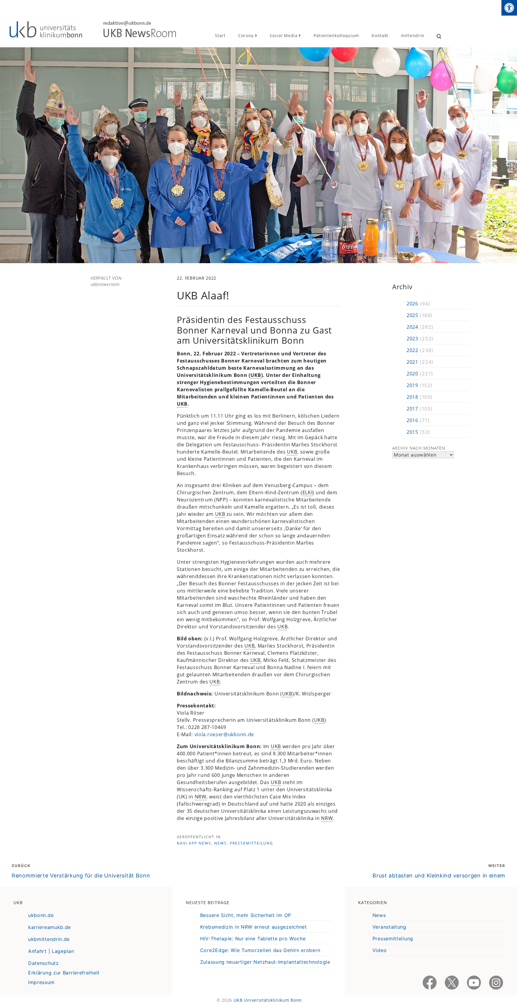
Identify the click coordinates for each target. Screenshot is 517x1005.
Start (220, 35)
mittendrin (413, 35)
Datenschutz (43, 963)
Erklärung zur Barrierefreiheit (64, 973)
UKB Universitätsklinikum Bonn (268, 1000)
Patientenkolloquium (336, 35)
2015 (412, 432)
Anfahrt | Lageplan (51, 951)
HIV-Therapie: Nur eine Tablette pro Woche (253, 939)
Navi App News (194, 843)
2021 (412, 362)
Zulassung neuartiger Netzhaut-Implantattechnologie (265, 962)
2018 (412, 397)
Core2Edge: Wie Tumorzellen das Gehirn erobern (260, 950)
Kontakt (380, 35)
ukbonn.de (41, 915)
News (220, 843)
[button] (509, 8)
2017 (412, 408)
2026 (412, 303)
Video (379, 950)
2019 (412, 385)
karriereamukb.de (49, 927)
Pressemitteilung (251, 843)
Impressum (41, 982)
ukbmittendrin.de (49, 939)
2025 (412, 315)
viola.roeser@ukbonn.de (224, 734)
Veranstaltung (389, 927)
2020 (412, 373)
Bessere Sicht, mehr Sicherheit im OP (245, 915)
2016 (412, 420)
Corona (246, 35)
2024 (412, 327)
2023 (412, 338)
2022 (412, 350)
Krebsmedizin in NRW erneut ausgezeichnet (253, 927)
